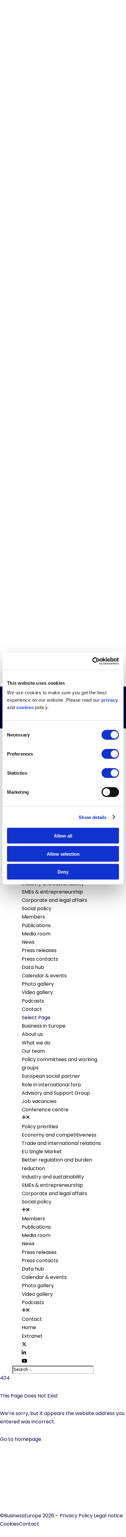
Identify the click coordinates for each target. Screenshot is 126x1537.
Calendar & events (44, 975)
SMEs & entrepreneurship (52, 891)
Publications (36, 925)
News (28, 942)
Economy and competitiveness (59, 1134)
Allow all (63, 835)
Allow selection (63, 853)
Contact (32, 1009)
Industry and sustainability (53, 1176)
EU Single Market (42, 1151)
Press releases (39, 950)
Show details (92, 817)
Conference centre (45, 1109)
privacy (109, 700)
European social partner (51, 1076)
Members (33, 916)
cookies (25, 707)
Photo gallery (38, 983)
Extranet (32, 1336)
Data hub (33, 967)
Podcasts (33, 1000)
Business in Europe (43, 1025)
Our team (33, 1051)
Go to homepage (20, 1439)
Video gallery (37, 992)
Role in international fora (51, 1084)
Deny (63, 871)
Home (29, 1327)
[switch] (110, 754)
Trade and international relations (61, 1143)
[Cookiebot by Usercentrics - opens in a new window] (92, 661)
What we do (36, 1042)
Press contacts (40, 959)
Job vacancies (39, 1101)
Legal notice (108, 1515)
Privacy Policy (76, 1515)
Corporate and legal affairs (54, 900)
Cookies (9, 1523)
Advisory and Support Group (56, 1093)
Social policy (36, 908)
